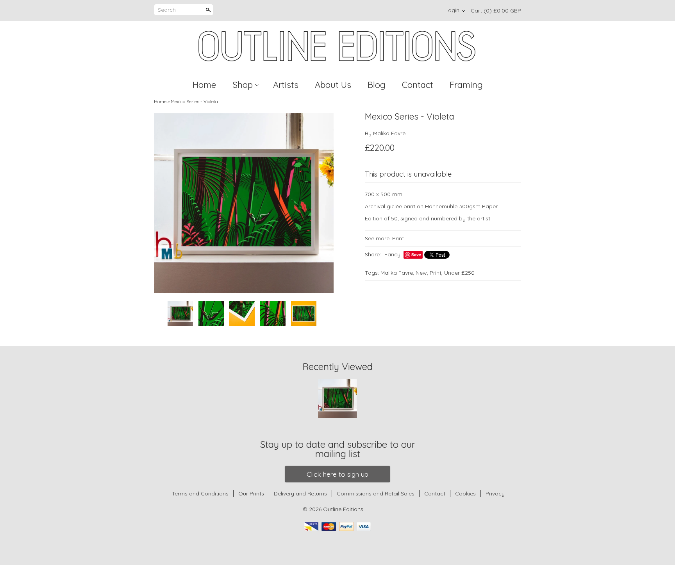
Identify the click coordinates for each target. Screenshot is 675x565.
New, (422, 272)
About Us (333, 84)
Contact (417, 84)
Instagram (429, 10)
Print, (436, 272)
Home (204, 84)
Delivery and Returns (300, 493)
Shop (242, 84)
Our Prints (251, 493)
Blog (377, 84)
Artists (285, 84)
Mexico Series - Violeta (194, 101)
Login (452, 10)
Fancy (392, 254)
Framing (466, 84)
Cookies (466, 493)
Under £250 (459, 272)
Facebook (403, 10)
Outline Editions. (343, 509)
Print (398, 238)
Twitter (416, 10)
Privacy (495, 493)
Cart (496, 10)
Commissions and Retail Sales (375, 493)
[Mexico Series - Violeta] (244, 203)
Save (416, 254)
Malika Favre (389, 133)
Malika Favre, (397, 272)
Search (167, 9)
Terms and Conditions (200, 493)
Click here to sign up (337, 474)
